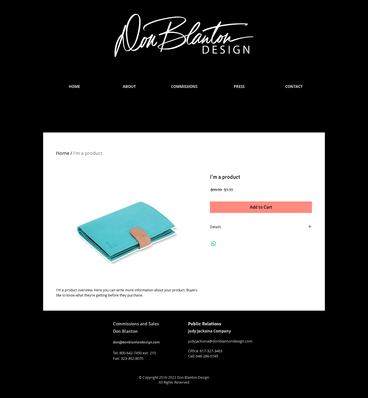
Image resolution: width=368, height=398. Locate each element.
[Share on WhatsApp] (213, 243)
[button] (129, 86)
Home (62, 153)
